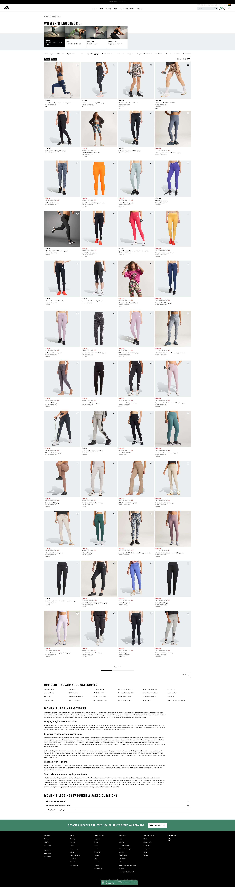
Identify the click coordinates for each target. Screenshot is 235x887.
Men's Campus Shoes (150, 689)
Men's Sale (171, 689)
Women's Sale (172, 693)
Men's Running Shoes (100, 700)
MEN (101, 9)
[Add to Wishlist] (77, 65)
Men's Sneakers (99, 693)
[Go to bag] (229, 9)
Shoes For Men (49, 689)
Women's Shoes (49, 693)
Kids (115, 9)
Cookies (133, 879)
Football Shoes (73, 689)
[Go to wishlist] (225, 9)
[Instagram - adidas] (179, 839)
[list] (117, 54)
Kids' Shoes (47, 696)
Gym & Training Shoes (76, 696)
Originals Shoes (99, 689)
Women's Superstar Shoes (176, 700)
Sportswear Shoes (74, 700)
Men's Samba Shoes (124, 700)
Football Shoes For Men (125, 693)
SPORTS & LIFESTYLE (127, 9)
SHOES (94, 9)
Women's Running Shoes (126, 689)
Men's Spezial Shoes (149, 696)
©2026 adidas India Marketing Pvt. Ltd (117, 884)
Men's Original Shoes (125, 696)
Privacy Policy (113, 879)
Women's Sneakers (100, 696)
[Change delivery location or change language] (229, 5)
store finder (200, 5)
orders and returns (212, 5)
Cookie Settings (104, 879)
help (205, 5)
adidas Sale (146, 700)
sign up (221, 5)
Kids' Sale (171, 696)
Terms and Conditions (124, 879)
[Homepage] (7, 8)
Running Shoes (49, 700)
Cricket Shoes (73, 693)
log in (225, 5)
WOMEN (108, 9)
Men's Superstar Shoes (150, 693)
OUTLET (140, 9)
